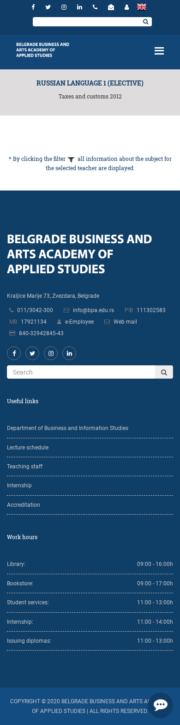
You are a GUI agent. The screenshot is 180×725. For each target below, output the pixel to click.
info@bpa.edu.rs (93, 310)
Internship (19, 485)
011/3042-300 (35, 310)
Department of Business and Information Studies (67, 428)
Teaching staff (24, 466)
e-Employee (79, 322)
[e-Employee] (127, 7)
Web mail (125, 322)
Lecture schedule (27, 447)
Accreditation (23, 505)
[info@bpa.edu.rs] (112, 7)
